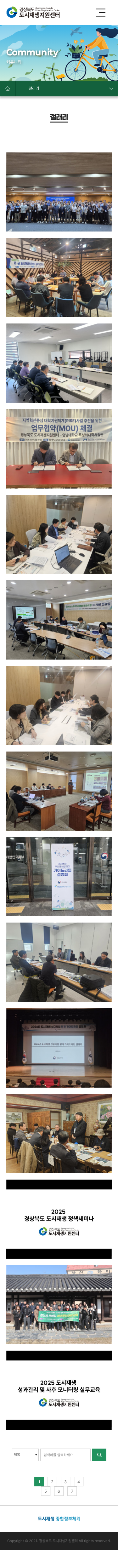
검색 (99, 1455)
